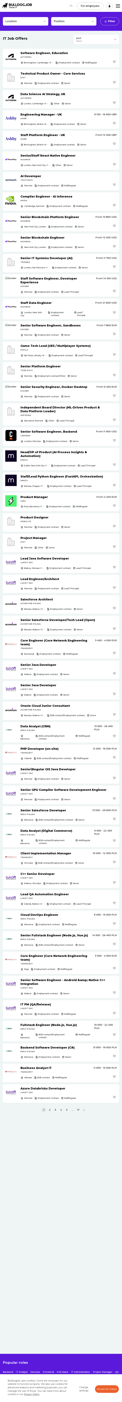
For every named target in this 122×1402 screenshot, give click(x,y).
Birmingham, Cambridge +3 (37, 62)
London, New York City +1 (36, 165)
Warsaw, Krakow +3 (33, 609)
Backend (8, 1372)
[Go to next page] (84, 1110)
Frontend (48, 1372)
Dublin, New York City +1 (35, 465)
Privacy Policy (32, 1394)
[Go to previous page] (38, 1110)
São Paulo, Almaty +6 (34, 355)
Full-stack (62, 1372)
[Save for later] (114, 62)
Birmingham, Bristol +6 (35, 124)
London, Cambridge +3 (35, 103)
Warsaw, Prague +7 (33, 486)
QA (117, 1372)
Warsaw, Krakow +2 (33, 715)
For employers (90, 5)
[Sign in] (109, 6)
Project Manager (102, 1372)
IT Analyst (22, 1372)
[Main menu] (118, 6)
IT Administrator (80, 1372)
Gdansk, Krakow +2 (33, 904)
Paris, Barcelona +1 (33, 506)
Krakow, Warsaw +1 (33, 568)
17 (78, 1109)
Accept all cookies (107, 1389)
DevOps (35, 1372)
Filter (111, 21)
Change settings (83, 1389)
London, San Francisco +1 (35, 267)
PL (71, 5)
